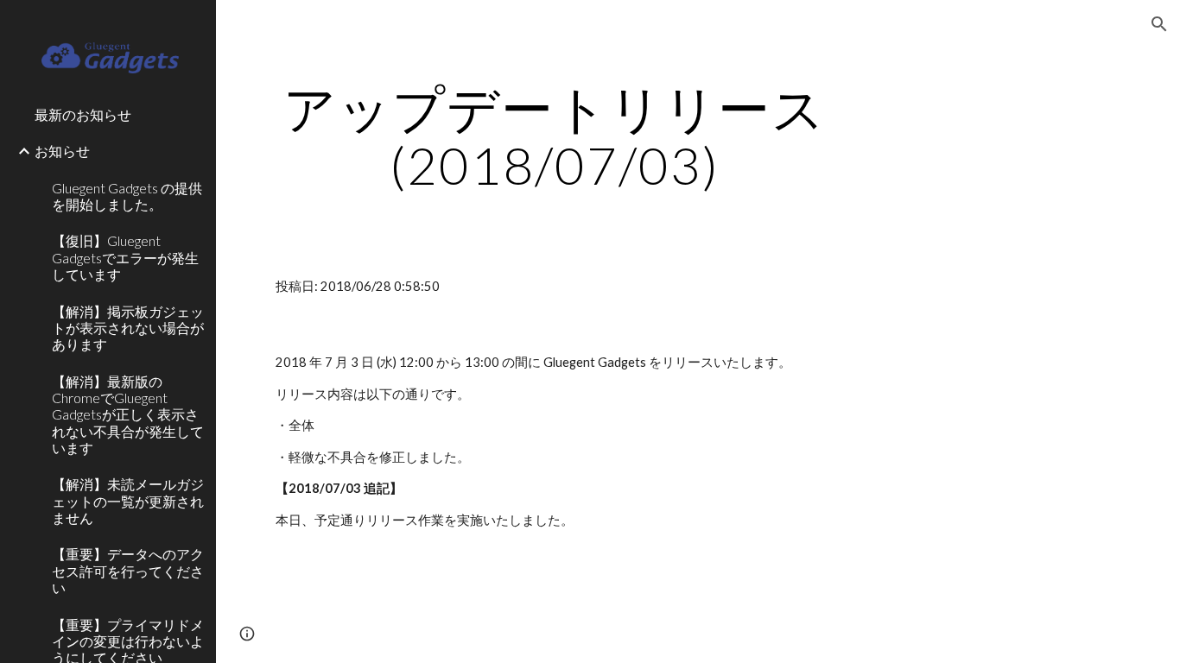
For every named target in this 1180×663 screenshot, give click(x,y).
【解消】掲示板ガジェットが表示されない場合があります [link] (128, 328)
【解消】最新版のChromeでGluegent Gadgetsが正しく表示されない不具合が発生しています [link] (128, 414)
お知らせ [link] (62, 150)
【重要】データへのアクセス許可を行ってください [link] (128, 571)
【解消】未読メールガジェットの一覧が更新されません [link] (128, 501)
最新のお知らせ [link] (83, 114)
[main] (555, 136)
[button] (1159, 24)
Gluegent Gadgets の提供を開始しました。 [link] (127, 196)
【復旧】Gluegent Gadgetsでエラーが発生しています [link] (125, 257)
